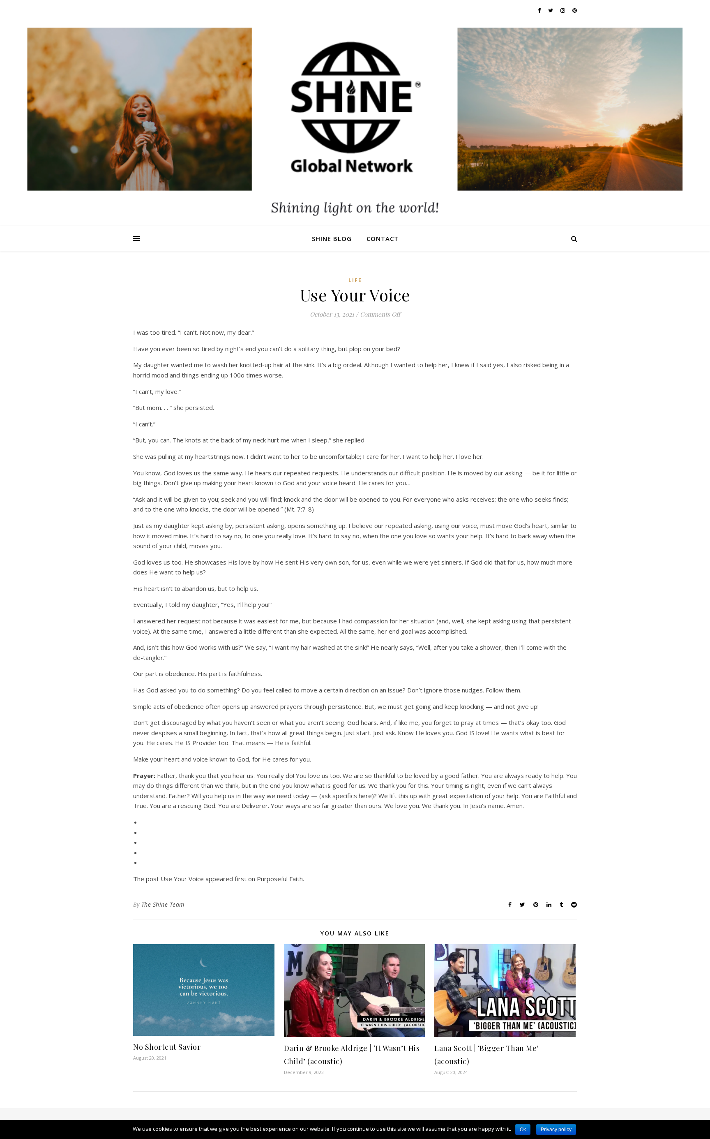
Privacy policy (556, 1129)
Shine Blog (332, 238)
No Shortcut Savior (167, 1047)
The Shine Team (162, 904)
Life (355, 280)
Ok (523, 1129)
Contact (383, 238)
